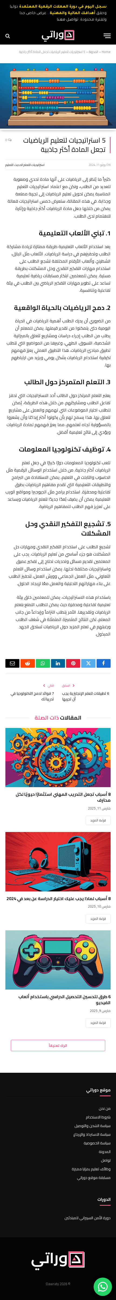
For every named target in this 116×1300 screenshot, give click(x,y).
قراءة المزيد (98, 820)
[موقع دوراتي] (58, 36)
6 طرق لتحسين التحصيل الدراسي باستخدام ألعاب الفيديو (64, 999)
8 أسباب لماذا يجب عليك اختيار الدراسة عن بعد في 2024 (58, 898)
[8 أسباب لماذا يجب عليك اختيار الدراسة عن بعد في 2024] (58, 861)
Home (106, 52)
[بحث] (8, 36)
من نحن (105, 1108)
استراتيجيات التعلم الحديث (30, 165)
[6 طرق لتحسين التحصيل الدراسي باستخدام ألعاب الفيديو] (58, 960)
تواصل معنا (67, 20)
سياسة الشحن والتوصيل (92, 1125)
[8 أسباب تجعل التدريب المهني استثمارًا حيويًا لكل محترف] (58, 757)
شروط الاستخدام (98, 1117)
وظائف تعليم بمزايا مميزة (91, 1168)
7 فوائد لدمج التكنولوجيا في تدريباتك (32, 696)
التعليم (9, 165)
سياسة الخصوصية (97, 1143)
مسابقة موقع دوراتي (94, 1177)
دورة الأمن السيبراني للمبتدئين (87, 1217)
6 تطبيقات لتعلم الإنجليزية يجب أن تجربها (85, 696)
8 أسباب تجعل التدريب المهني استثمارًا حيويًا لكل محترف (63, 797)
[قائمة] (107, 36)
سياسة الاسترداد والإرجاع (92, 1134)
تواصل (106, 1160)
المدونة (93, 52)
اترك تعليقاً (58, 1045)
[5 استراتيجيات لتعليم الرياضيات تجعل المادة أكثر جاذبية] (58, 127)
